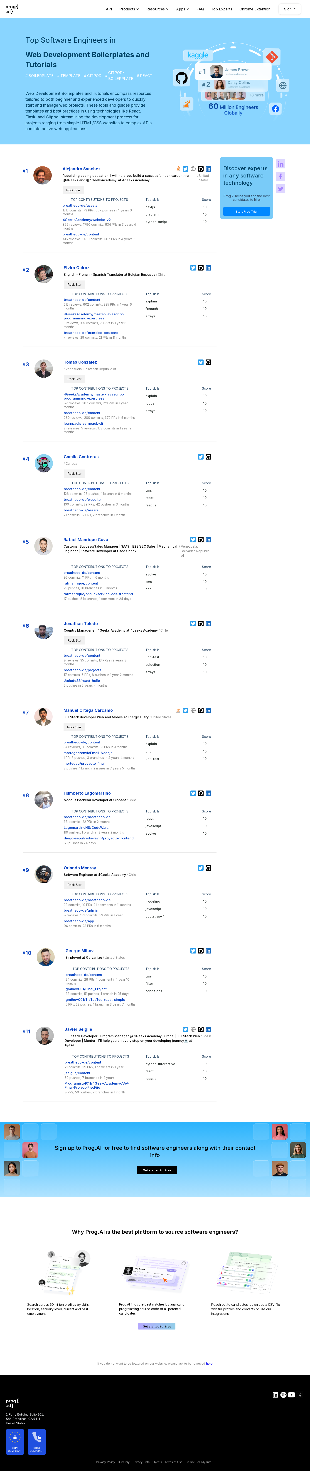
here (209, 1363)
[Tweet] (280, 188)
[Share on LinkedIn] (280, 163)
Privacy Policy (105, 1462)
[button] (129, 9)
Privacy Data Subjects (147, 1462)
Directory (124, 1462)
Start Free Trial (247, 211)
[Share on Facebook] (280, 176)
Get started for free (157, 1170)
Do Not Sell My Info (198, 1462)
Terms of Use (173, 1462)
